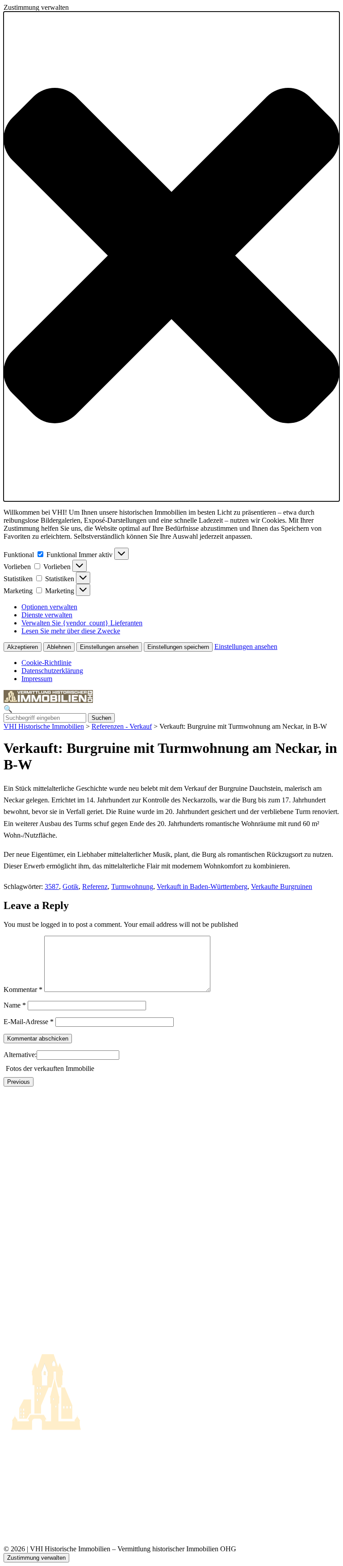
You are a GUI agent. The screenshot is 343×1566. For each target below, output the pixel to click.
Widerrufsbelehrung (31, 1495)
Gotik (71, 886)
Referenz (95, 886)
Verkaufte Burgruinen (281, 886)
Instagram (17, 1516)
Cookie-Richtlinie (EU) (37, 1475)
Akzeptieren (22, 647)
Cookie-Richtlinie (46, 662)
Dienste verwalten (46, 615)
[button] (171, 256)
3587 (52, 886)
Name (15, 1005)
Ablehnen (59, 647)
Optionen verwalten (49, 607)
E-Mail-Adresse (29, 1021)
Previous (18, 1081)
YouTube (16, 1526)
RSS (10, 1505)
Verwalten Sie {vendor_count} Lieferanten (81, 623)
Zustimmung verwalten (36, 1557)
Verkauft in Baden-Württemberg (202, 886)
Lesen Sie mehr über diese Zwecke (70, 631)
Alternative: (20, 1054)
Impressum (36, 678)
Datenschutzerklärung (52, 670)
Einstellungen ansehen (109, 647)
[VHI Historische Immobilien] (48, 700)
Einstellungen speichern (178, 647)
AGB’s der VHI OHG (35, 1464)
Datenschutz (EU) (29, 1485)
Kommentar (23, 989)
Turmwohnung (132, 886)
